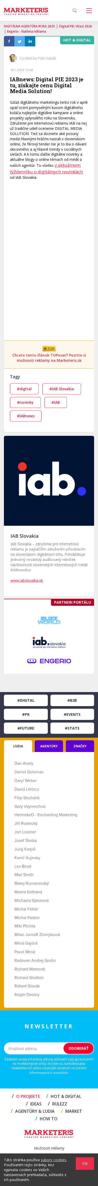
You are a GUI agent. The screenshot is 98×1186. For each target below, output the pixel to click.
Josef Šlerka (25, 840)
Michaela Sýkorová (31, 900)
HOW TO (46, 1119)
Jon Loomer (25, 832)
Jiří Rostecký (26, 823)
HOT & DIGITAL (63, 1096)
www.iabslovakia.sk (26, 580)
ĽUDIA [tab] (18, 746)
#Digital (25, 700)
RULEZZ (57, 1104)
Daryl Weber (25, 780)
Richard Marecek (29, 969)
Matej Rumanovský (31, 883)
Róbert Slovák (27, 986)
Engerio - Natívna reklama (26, 31)
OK (85, 1163)
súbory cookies (53, 1159)
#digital (24, 388)
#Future (26, 728)
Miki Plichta (24, 926)
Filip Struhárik (26, 797)
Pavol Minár (25, 952)
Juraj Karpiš (25, 849)
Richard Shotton (29, 977)
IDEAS (34, 1104)
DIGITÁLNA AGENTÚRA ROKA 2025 (29, 26)
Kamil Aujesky (27, 857)
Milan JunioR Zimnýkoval (37, 934)
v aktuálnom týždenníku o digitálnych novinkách (46, 168)
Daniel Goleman (29, 772)
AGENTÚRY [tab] (49, 746)
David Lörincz (26, 789)
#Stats (72, 728)
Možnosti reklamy (49, 1148)
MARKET (71, 1111)
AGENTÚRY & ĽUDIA (33, 1111)
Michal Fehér (26, 909)
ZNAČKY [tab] (80, 746)
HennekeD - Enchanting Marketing (45, 814)
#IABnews (25, 415)
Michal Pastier (27, 917)
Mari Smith (24, 874)
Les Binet (22, 866)
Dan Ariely (23, 763)
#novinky (25, 402)
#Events (72, 714)
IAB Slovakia (24, 536)
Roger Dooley (26, 994)
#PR (26, 714)
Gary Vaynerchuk (29, 806)
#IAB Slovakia (61, 388)
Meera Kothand (28, 892)
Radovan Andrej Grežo (35, 960)
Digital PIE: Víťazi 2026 (75, 26)
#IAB (55, 402)
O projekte (26, 1096)
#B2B (72, 700)
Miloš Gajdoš (26, 943)
